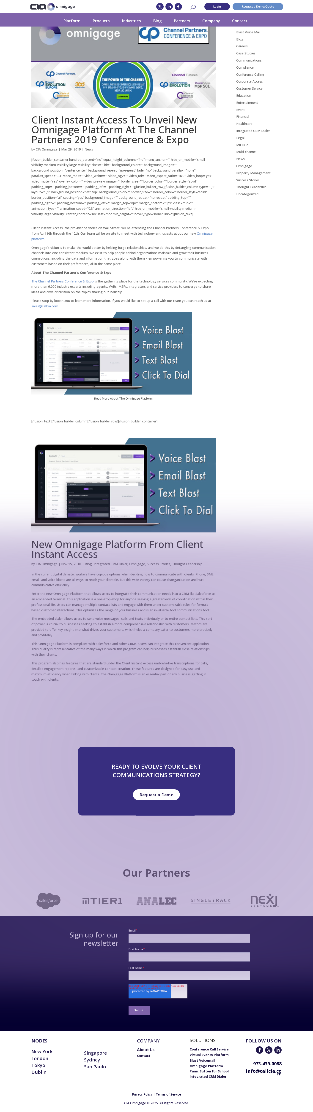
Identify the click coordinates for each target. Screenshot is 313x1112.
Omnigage (244, 166)
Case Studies (245, 53)
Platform (71, 20)
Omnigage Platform (206, 1066)
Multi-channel (246, 152)
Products (101, 20)
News (89, 149)
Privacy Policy (142, 1094)
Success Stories (248, 180)
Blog (157, 20)
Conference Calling (250, 74)
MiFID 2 (242, 145)
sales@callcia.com (44, 306)
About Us (145, 1049)
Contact (239, 20)
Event (240, 109)
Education (243, 95)
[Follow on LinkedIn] (169, 6)
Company (211, 20)
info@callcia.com (264, 1072)
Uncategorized (247, 194)
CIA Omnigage (47, 149)
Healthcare (244, 123)
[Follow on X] (160, 6)
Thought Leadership (251, 187)
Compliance (245, 67)
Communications (249, 60)
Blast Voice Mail (248, 32)
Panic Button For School (209, 1071)
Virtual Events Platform (209, 1055)
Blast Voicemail (202, 1060)
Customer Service (249, 88)
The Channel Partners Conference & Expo (62, 281)
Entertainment (247, 102)
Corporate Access (249, 81)
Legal (240, 138)
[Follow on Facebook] (178, 6)
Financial (242, 116)
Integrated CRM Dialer (253, 131)
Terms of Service (168, 1094)
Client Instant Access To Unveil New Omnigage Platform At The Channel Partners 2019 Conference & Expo (114, 129)
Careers (242, 46)
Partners (182, 20)
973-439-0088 (267, 1064)
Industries (131, 20)
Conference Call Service (209, 1049)
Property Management (253, 173)
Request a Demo (156, 795)
